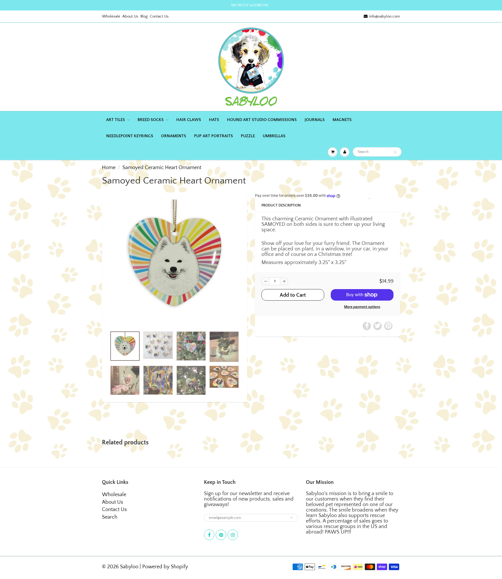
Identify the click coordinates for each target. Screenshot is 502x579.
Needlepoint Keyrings (129, 136)
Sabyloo (129, 567)
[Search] (395, 152)
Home (109, 167)
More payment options (362, 307)
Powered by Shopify (165, 567)
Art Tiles (115, 119)
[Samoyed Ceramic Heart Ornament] (175, 263)
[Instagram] (232, 535)
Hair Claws (188, 119)
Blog (144, 16)
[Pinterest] (221, 535)
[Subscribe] (291, 517)
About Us (130, 16)
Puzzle (248, 136)
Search (109, 517)
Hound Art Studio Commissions (262, 119)
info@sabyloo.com (384, 16)
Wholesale (111, 16)
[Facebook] (209, 535)
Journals (315, 119)
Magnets (342, 119)
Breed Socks (151, 119)
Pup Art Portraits (213, 136)
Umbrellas (274, 136)
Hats (214, 119)
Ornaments (173, 136)
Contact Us (159, 16)
